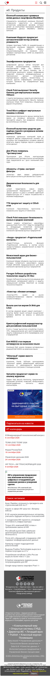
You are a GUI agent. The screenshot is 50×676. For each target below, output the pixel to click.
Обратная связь (25, 587)
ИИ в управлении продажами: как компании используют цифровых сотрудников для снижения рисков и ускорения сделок (22, 480)
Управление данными (30, 641)
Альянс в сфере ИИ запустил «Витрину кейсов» (22, 509)
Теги (29, 589)
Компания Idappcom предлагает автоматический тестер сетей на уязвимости (22, 39)
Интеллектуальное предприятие (24, 649)
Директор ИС (16, 631)
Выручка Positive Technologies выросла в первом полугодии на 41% (23, 550)
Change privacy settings (24, 593)
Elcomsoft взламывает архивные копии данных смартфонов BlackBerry (24, 16)
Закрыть (34, 673)
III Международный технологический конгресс (25, 435)
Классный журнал (31, 634)
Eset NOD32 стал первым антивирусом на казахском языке (23, 342)
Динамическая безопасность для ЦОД (22, 184)
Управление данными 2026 (17, 457)
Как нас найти (38, 587)
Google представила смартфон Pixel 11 (22, 565)
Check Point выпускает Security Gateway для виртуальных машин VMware (22, 92)
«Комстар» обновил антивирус (21, 291)
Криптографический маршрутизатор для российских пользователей (24, 324)
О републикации (20, 589)
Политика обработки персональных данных (24, 591)
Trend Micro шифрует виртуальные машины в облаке (23, 111)
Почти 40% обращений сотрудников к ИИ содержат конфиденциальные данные (23, 539)
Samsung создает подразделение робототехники (19, 544)
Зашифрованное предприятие (21, 61)
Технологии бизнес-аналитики (24, 643)
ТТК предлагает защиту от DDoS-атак (22, 204)
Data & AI (15, 646)
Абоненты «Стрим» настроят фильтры (20, 170)
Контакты (8, 589)
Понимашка (26, 637)
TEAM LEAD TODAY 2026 (16, 442)
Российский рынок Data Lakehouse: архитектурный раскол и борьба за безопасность (20, 532)
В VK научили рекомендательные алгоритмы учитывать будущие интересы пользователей (24, 515)
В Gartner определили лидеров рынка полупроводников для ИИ (21, 561)
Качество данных (29, 646)
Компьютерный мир (25, 625)
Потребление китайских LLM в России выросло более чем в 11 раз (21, 555)
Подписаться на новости (19, 423)
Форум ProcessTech (13, 449)
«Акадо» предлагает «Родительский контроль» (24, 238)
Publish (14, 634)
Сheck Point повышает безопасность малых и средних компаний (24, 218)
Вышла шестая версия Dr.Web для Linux (23, 306)
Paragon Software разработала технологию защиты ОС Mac (21, 274)
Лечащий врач (35, 631)
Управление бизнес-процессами (24, 652)
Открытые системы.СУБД (25, 628)
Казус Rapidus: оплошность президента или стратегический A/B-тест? (24, 504)
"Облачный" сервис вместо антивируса (19, 357)
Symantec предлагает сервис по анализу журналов (22, 375)
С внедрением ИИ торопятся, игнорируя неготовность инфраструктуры (22, 520)
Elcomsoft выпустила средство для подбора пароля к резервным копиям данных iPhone (24, 131)
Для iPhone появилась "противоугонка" (17, 152)
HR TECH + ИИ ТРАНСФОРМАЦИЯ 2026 (23, 464)
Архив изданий (38, 589)
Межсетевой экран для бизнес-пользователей (21, 256)
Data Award (13, 641)
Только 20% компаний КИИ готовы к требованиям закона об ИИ (20, 526)
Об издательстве (12, 587)
